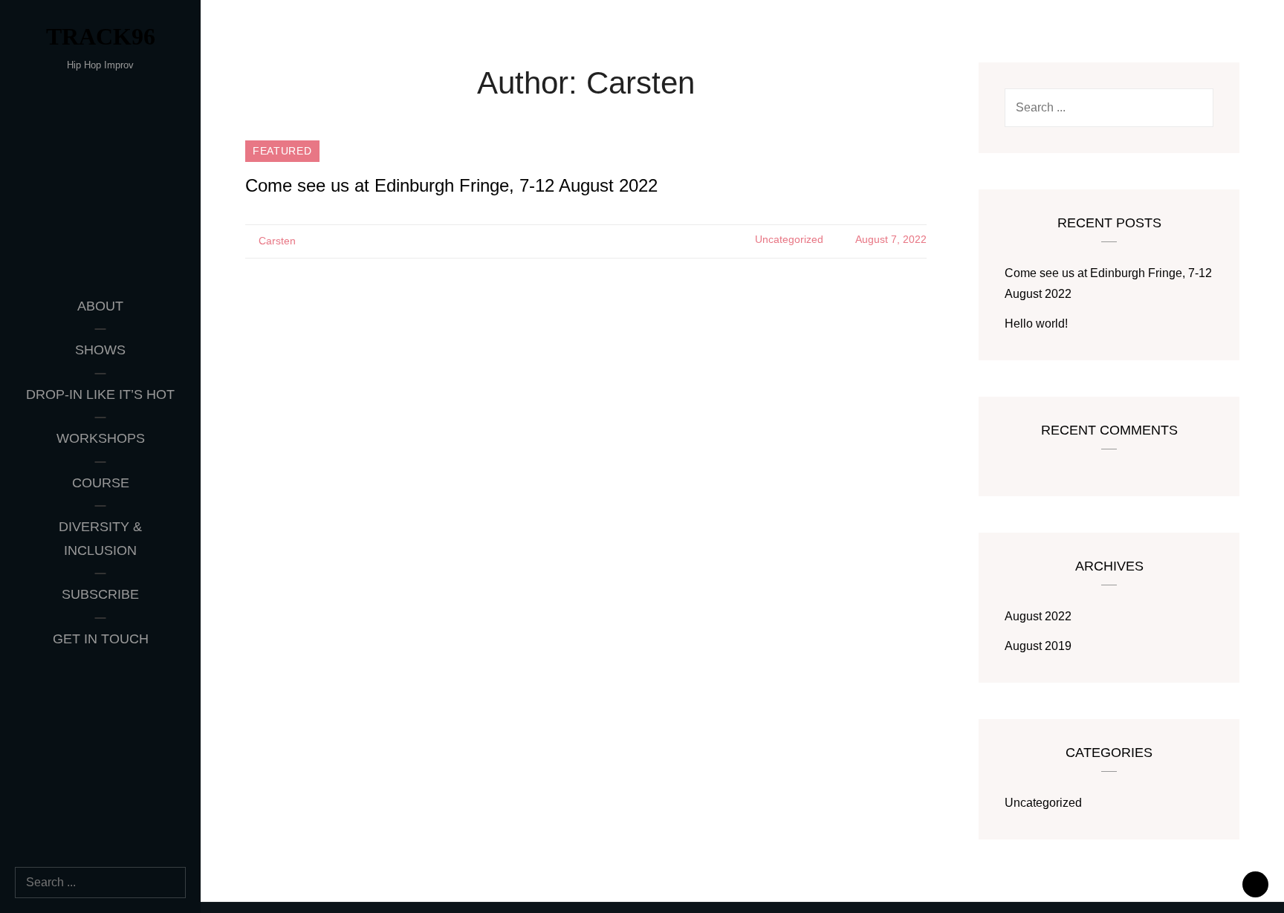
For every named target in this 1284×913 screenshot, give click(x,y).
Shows (100, 349)
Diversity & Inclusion (100, 538)
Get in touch (101, 638)
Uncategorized (789, 239)
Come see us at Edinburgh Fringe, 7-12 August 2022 (451, 185)
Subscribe (100, 594)
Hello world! (1036, 323)
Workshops (100, 438)
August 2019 (1038, 646)
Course (100, 482)
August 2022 (1038, 616)
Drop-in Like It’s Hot (100, 394)
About (100, 306)
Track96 (100, 36)
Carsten (277, 241)
